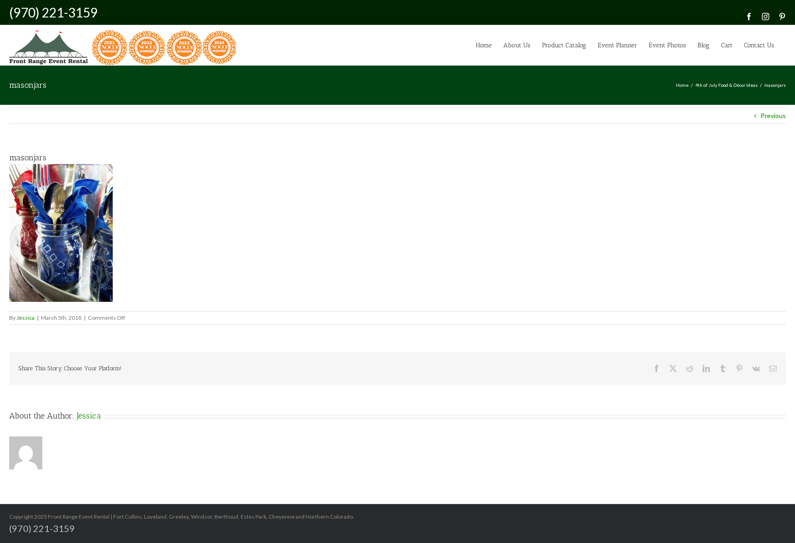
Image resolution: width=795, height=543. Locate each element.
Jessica (26, 317)
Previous (773, 115)
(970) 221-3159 (53, 12)
